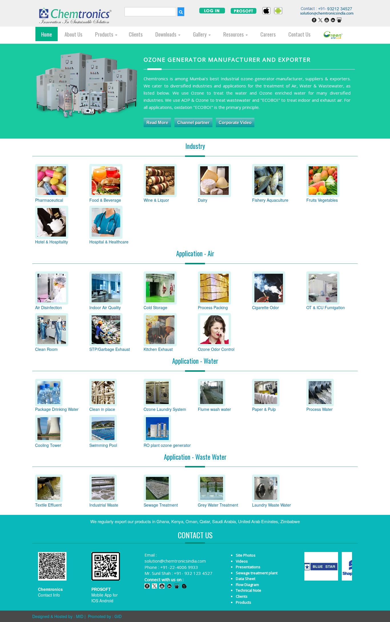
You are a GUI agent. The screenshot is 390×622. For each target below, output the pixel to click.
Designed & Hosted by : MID (57, 616)
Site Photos (246, 555)
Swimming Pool (103, 445)
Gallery (200, 34)
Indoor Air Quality (105, 307)
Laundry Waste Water (271, 505)
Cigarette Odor (265, 307)
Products (104, 34)
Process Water (319, 409)
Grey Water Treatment (218, 505)
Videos (242, 561)
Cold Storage (155, 307)
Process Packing (213, 307)
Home (46, 34)
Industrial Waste (103, 505)
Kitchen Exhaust (158, 349)
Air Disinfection (48, 307)
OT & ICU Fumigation (325, 307)
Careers (268, 34)
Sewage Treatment (161, 505)
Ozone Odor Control (216, 349)
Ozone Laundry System (165, 409)
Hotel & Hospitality (51, 242)
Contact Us (299, 34)
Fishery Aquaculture (270, 200)
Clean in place (102, 409)
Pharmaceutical (49, 200)
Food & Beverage (105, 200)
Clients (136, 34)
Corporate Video (235, 122)
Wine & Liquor (156, 200)
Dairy (202, 200)
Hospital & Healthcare (108, 242)
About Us (74, 34)
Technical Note (248, 590)
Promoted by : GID (105, 616)
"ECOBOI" (270, 100)
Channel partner (193, 122)
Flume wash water (214, 409)
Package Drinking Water (57, 409)
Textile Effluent (48, 505)
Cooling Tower (48, 445)
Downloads (166, 34)
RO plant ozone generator (167, 445)
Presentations (248, 566)
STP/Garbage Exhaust (109, 349)
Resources (234, 34)
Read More (157, 122)
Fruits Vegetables (322, 200)
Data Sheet (245, 578)
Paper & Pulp (264, 409)
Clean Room (46, 349)
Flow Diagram (247, 584)
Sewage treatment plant (257, 572)
